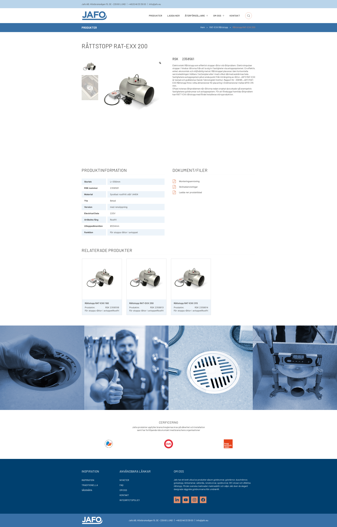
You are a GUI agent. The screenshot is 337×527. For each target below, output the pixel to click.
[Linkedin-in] (177, 500)
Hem (202, 27)
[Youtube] (185, 500)
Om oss (217, 15)
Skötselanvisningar (188, 187)
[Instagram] (194, 500)
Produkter (155, 15)
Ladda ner (173, 15)
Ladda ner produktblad (190, 192)
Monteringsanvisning (189, 181)
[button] (248, 15)
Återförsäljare (195, 15)
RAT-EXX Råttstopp (218, 27)
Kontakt (235, 15)
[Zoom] (160, 63)
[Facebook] (203, 500)
